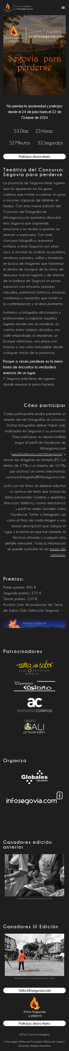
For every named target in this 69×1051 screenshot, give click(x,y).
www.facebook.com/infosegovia (37, 454)
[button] (63, 7)
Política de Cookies (54, 1041)
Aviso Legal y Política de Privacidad (23, 1041)
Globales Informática (40, 1045)
